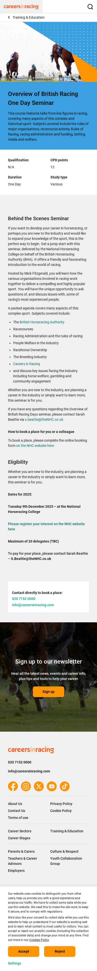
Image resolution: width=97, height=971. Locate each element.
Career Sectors (19, 831)
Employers (16, 871)
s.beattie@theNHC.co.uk (44, 420)
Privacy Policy (61, 804)
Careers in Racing (26, 364)
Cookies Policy (39, 940)
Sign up (48, 692)
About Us (15, 804)
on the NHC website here (35, 446)
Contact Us (16, 811)
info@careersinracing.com (29, 771)
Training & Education (29, 17)
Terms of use (18, 818)
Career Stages (19, 838)
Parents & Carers (21, 851)
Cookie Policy (61, 811)
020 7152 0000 (19, 762)
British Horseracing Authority (42, 322)
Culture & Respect (64, 851)
